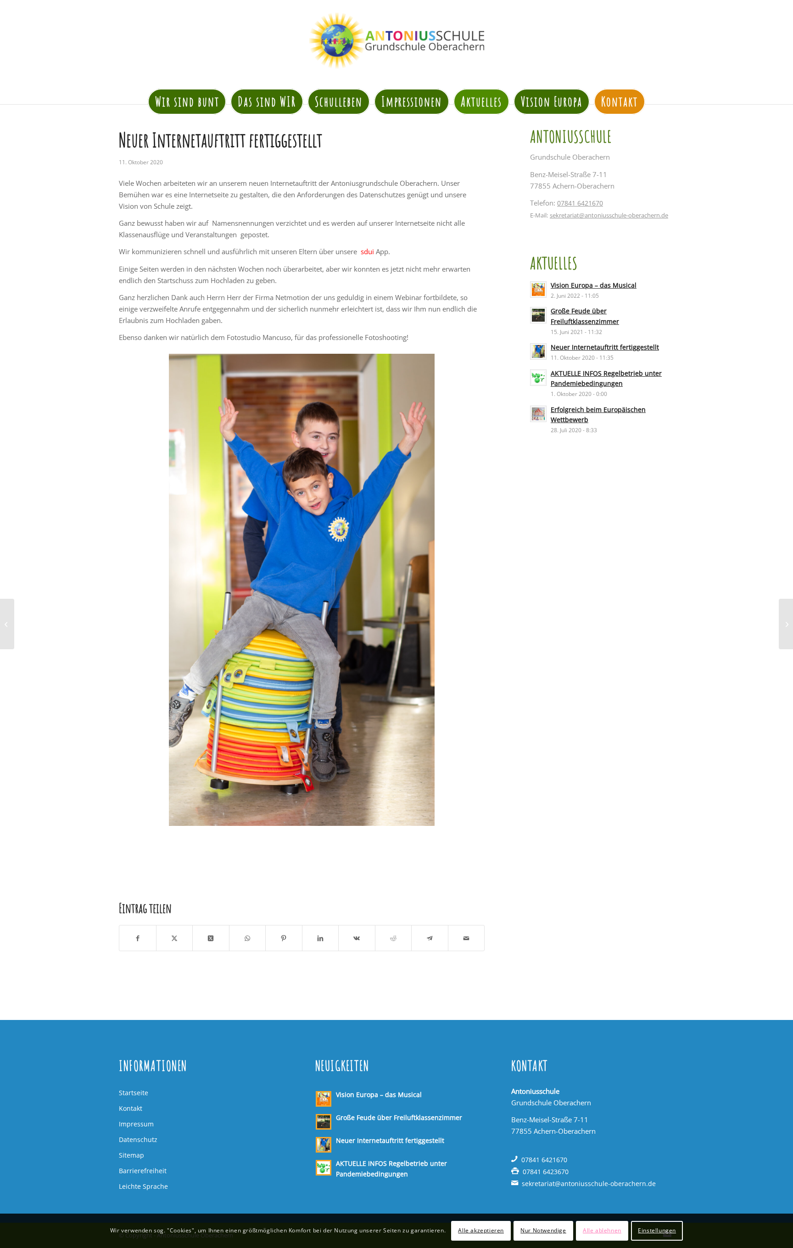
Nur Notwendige (543, 1230)
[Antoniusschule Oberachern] (396, 40)
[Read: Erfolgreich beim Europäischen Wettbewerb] (538, 414)
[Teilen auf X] (174, 938)
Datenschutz (138, 1139)
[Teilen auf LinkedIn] (320, 938)
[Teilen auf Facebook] (137, 938)
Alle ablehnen (602, 1230)
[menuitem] (187, 97)
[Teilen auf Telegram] (430, 938)
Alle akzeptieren (481, 1230)
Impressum (136, 1124)
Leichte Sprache (143, 1186)
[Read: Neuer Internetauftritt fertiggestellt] (538, 351)
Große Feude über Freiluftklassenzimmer (399, 1117)
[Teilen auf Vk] (357, 938)
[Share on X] (211, 938)
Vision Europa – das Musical (594, 285)
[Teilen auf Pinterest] (284, 938)
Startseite (133, 1092)
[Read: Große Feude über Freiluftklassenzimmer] (538, 315)
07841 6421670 (580, 203)
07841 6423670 (546, 1171)
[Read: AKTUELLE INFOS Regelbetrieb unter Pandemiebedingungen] (538, 377)
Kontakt (130, 1108)
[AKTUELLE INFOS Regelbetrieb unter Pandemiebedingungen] (7, 624)
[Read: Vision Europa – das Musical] (538, 289)
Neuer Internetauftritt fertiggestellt (605, 347)
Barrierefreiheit (143, 1170)
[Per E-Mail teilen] (466, 938)
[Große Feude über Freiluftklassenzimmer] (786, 624)
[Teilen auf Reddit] (393, 938)
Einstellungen (657, 1230)
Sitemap (131, 1155)
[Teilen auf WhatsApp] (247, 938)
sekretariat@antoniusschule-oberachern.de (609, 215)
